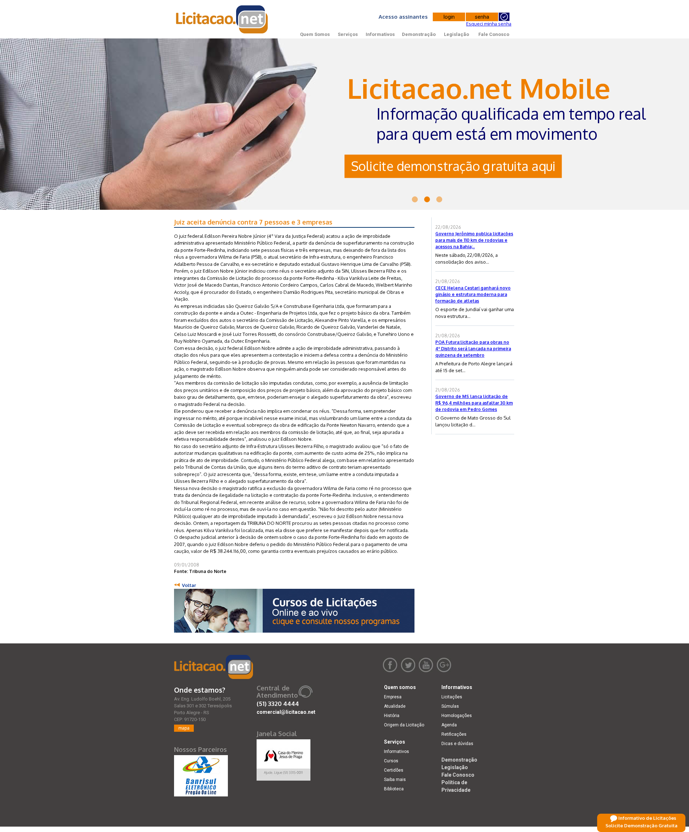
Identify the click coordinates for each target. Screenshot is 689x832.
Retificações (454, 734)
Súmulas (450, 706)
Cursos (391, 760)
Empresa (393, 696)
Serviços (348, 34)
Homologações (456, 715)
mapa (183, 728)
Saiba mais (395, 779)
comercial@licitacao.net (286, 712)
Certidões (393, 770)
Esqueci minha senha (488, 24)
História (391, 715)
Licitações (451, 696)
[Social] (283, 758)
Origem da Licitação (404, 724)
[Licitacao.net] (213, 667)
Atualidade (395, 706)
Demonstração (419, 34)
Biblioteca (394, 788)
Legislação (456, 34)
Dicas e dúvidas (457, 743)
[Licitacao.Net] (222, 19)
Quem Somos (315, 34)
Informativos (380, 34)
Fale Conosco (493, 34)
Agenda (449, 724)
